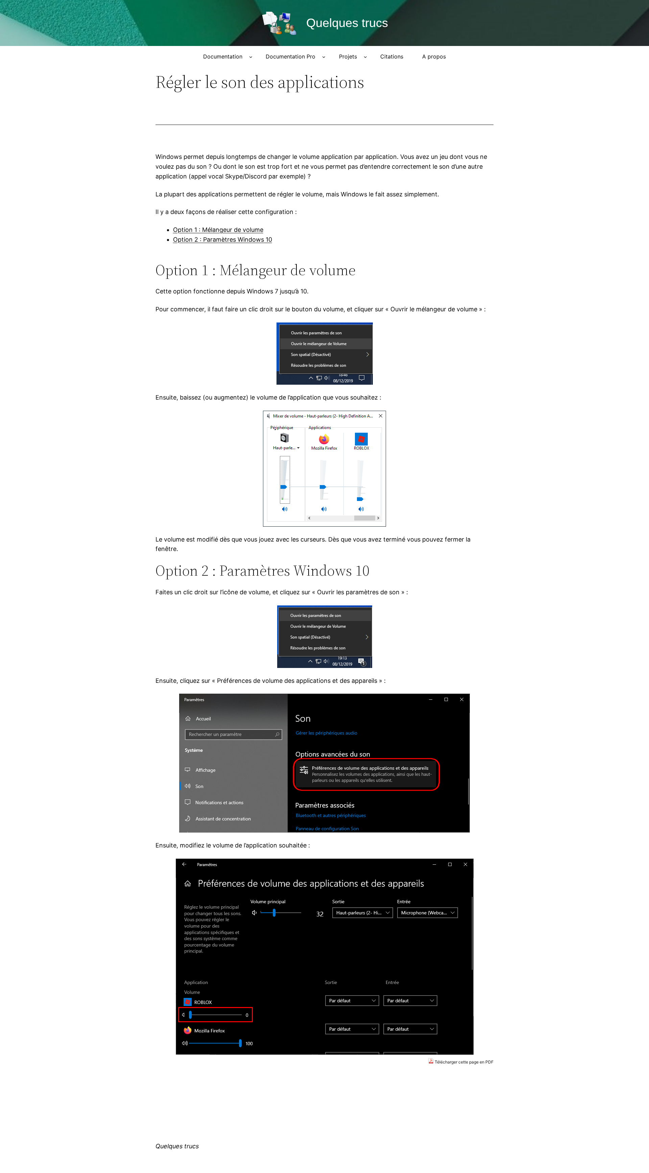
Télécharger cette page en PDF (464, 1061)
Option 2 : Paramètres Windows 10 (222, 239)
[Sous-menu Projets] (365, 56)
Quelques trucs (347, 23)
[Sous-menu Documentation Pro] (324, 56)
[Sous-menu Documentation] (251, 56)
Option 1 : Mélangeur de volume (218, 229)
